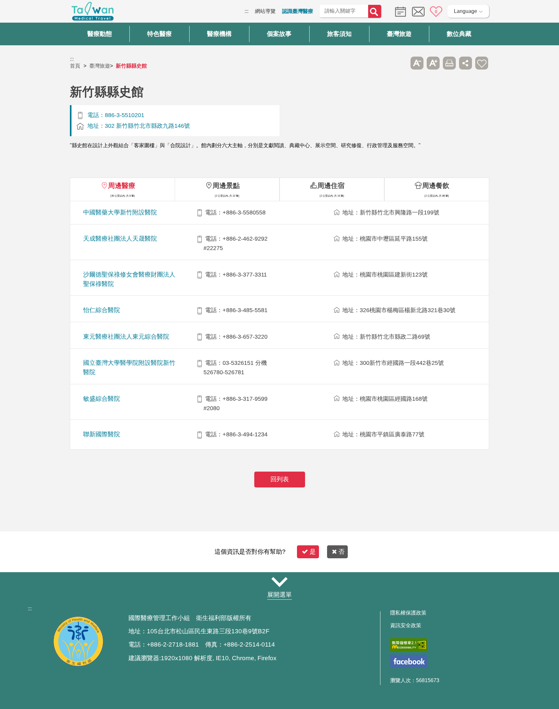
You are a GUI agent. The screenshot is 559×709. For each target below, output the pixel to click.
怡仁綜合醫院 (101, 310)
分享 (465, 63)
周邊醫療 (121, 185)
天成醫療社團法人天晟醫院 (120, 238)
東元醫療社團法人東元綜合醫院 (126, 336)
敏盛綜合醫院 (101, 398)
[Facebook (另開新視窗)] (408, 661)
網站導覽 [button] (279, 582)
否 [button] (341, 551)
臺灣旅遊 (99, 66)
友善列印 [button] (449, 63)
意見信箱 (418, 11)
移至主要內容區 (18, 11)
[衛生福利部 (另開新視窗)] (78, 665)
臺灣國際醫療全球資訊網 (92, 13)
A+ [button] (433, 63)
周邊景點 (226, 185)
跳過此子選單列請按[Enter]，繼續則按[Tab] (400, 63)
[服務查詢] (399, 11)
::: (246, 11)
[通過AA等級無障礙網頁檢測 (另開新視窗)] (408, 645)
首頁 (75, 66)
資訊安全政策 (405, 625)
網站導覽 (265, 11)
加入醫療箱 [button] (481, 63)
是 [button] (313, 551)
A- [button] (417, 63)
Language (465, 11)
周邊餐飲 (435, 185)
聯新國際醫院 (101, 434)
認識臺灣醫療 (297, 11)
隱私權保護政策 (408, 613)
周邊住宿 (331, 185)
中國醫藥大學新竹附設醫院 (120, 212)
